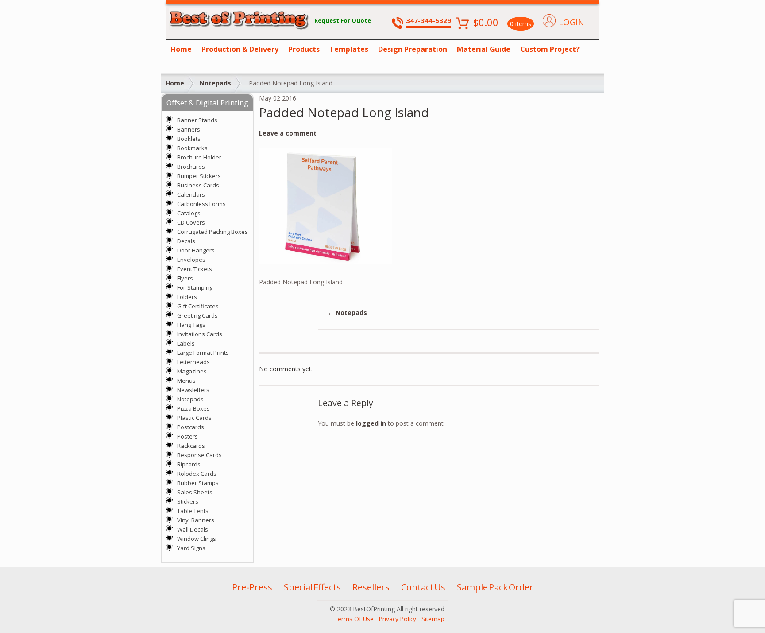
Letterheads (193, 362)
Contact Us (423, 587)
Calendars (191, 194)
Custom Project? (550, 49)
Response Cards (199, 455)
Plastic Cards (194, 418)
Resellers (371, 587)
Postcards (190, 427)
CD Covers (191, 222)
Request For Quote (342, 20)
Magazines (192, 371)
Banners (188, 129)
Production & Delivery (239, 49)
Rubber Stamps (198, 483)
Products (304, 49)
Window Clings (196, 539)
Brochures (191, 167)
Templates (348, 49)
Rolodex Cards (196, 474)
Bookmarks (192, 148)
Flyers (185, 278)
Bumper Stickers (199, 176)
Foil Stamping (194, 287)
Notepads (215, 83)
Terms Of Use (354, 619)
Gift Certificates (198, 306)
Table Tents (193, 511)
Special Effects (312, 587)
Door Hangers (196, 250)
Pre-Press (252, 587)
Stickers (187, 501)
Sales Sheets (194, 492)
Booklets (189, 139)
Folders (187, 297)
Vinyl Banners (195, 520)
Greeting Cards (197, 315)
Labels (186, 343)
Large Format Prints (203, 353)
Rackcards (191, 446)
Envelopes (191, 260)
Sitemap (432, 619)
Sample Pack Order (495, 587)
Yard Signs (191, 548)
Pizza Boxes (193, 408)
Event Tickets (194, 269)
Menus (186, 380)
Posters (187, 436)
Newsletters (193, 390)
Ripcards (189, 464)
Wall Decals (192, 529)
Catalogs (189, 213)
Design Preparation (412, 49)
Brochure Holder (199, 157)
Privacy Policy (397, 619)
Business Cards (198, 185)
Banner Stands (197, 120)
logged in (371, 423)
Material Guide (483, 49)
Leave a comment (288, 133)
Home (181, 49)
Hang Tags (191, 325)
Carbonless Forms (201, 204)
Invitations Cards (199, 334)
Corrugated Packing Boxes (212, 232)
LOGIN (571, 22)
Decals (186, 241)
